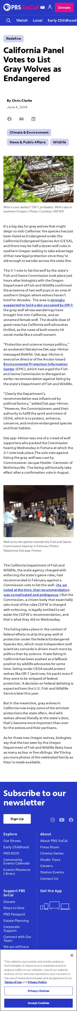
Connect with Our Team (17, 938)
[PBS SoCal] (20, 7)
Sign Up (17, 819)
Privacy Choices (38, 991)
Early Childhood (16, 847)
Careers (46, 866)
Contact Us (49, 879)
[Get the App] (55, 906)
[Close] (72, 955)
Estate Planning (16, 921)
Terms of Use (13, 982)
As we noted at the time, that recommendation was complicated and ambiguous (36, 590)
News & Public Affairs (28, 142)
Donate (64, 8)
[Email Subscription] (42, 7)
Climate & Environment (29, 132)
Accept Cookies (38, 1003)
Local (37, 20)
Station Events (52, 872)
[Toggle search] (8, 20)
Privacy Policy (37, 982)
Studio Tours (50, 860)
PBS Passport (14, 914)
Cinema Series (52, 853)
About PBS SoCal (54, 841)
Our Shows (12, 841)
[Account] (49, 7)
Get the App (51, 890)
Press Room (49, 847)
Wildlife (59, 142)
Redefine (13, 39)
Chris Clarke (22, 101)
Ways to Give (13, 908)
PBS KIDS (11, 853)
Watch (22, 20)
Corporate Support (11, 928)
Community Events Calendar (16, 861)
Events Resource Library (16, 871)
